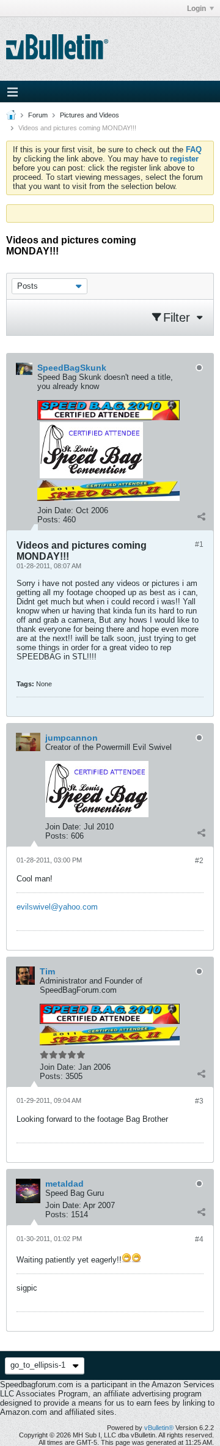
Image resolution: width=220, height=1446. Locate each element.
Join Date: (55, 510)
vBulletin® (159, 1427)
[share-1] (201, 516)
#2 (199, 860)
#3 (199, 1101)
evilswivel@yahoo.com (57, 906)
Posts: (49, 519)
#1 (199, 544)
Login (196, 8)
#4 (199, 1239)
